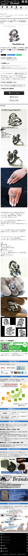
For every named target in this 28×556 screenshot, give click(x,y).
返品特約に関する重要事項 (8, 88)
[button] (26, 1)
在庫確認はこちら (6, 63)
